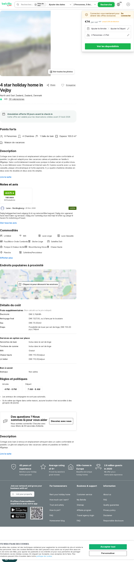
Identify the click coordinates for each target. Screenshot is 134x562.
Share (52, 85)
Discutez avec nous (61, 421)
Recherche (106, 4)
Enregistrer (71, 85)
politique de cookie (44, 556)
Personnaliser (108, 553)
